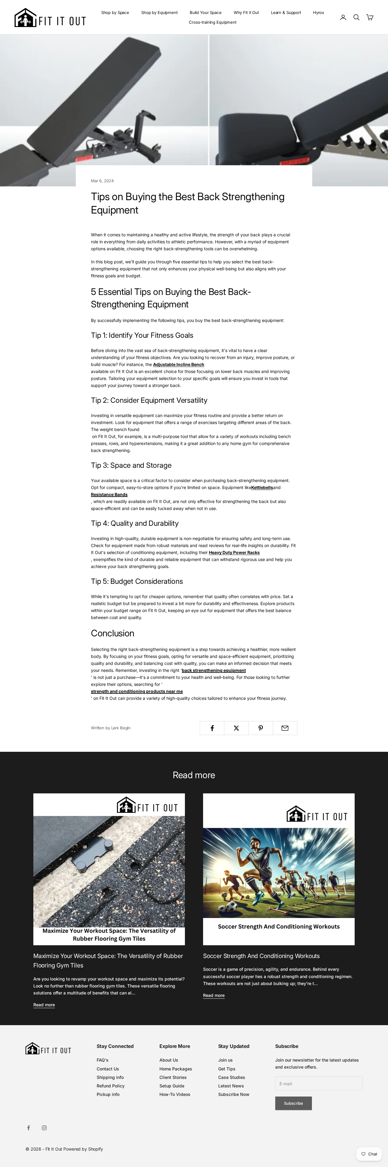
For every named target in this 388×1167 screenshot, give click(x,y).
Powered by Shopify (83, 1149)
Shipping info (110, 1077)
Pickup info (108, 1094)
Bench (197, 364)
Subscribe (293, 1103)
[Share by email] (285, 728)
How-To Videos (174, 1094)
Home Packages (175, 1068)
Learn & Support (286, 12)
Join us (225, 1060)
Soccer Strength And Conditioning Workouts (261, 956)
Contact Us (108, 1068)
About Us (168, 1060)
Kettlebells (262, 487)
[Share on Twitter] (236, 728)
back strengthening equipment (214, 670)
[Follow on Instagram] (44, 1128)
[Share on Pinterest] (261, 728)
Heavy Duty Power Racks (234, 552)
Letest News (231, 1085)
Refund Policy (111, 1085)
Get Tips (227, 1068)
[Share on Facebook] (212, 728)
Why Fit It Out (246, 12)
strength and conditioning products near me (137, 691)
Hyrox (318, 12)
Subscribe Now (233, 1094)
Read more (44, 1004)
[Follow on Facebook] (28, 1128)
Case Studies (231, 1077)
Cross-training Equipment (212, 22)
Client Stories (173, 1077)
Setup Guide (171, 1085)
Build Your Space (206, 12)
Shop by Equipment (159, 12)
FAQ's (103, 1060)
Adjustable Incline (171, 364)
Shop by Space (115, 12)
